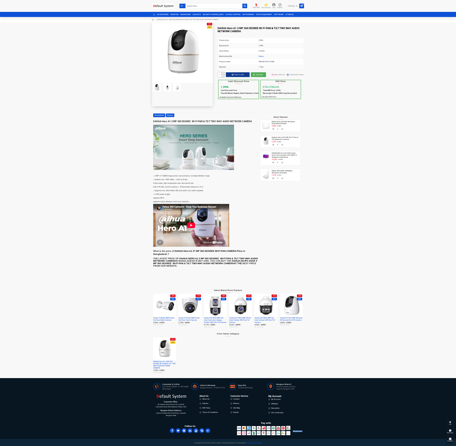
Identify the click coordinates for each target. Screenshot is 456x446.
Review (170, 115)
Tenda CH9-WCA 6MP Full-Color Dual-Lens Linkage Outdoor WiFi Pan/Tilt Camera (215, 320)
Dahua (261, 56)
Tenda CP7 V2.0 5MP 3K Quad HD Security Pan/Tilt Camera (291, 319)
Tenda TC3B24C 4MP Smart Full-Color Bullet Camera (163, 319)
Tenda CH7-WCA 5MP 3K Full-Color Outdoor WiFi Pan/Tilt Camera (240, 320)
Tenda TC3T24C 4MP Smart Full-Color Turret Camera (189, 319)
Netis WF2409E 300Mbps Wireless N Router (282, 172)
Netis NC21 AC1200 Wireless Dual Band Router (283, 123)
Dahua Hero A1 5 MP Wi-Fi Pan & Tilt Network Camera (285, 138)
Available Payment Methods (230, 97)
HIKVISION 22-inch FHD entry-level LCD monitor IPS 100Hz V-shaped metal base (284, 155)
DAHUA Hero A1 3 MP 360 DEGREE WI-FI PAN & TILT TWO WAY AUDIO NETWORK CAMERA (164, 365)
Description (159, 115)
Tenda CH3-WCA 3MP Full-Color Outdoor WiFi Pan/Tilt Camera (264, 320)
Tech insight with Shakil (254, 443)
